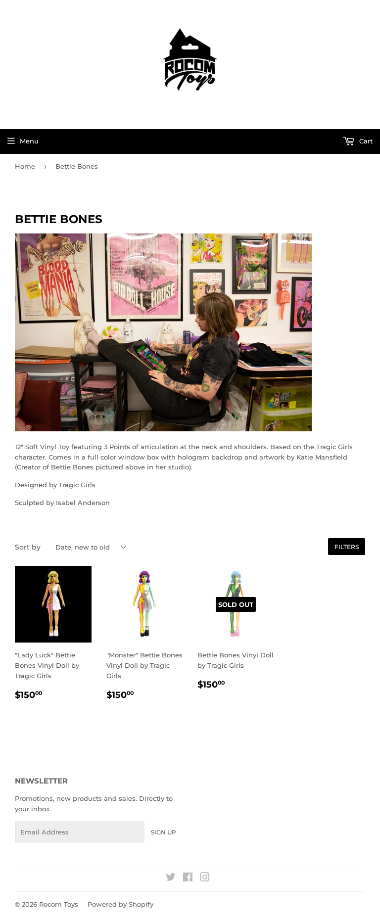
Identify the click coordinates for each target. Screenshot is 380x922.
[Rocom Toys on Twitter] (171, 878)
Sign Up (163, 832)
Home (25, 166)
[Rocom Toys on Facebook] (188, 878)
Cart (365, 141)
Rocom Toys (58, 904)
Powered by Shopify (120, 904)
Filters (346, 547)
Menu (29, 141)
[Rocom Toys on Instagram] (205, 878)
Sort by (28, 547)
